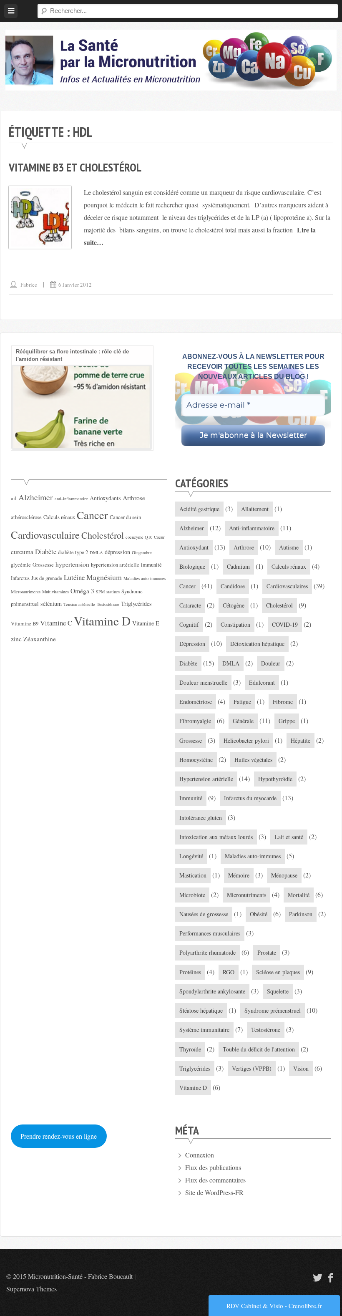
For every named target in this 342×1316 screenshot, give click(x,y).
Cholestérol (102, 535)
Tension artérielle (79, 604)
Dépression (192, 644)
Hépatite (300, 740)
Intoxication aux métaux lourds (216, 837)
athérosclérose (26, 517)
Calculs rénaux (59, 517)
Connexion (199, 1154)
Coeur (159, 537)
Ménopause (284, 875)
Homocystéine (196, 760)
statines (113, 592)
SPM (100, 592)
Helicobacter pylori (246, 740)
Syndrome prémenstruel (272, 1010)
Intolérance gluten (200, 818)
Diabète (45, 551)
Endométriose (195, 702)
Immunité (190, 798)
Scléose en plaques (278, 972)
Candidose (233, 586)
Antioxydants (105, 498)
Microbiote (192, 895)
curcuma (22, 551)
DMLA (96, 552)
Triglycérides (136, 604)
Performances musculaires (209, 933)
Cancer (92, 514)
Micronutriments (25, 592)
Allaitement (255, 509)
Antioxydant (194, 547)
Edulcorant (262, 682)
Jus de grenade (46, 578)
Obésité (258, 914)
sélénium (51, 604)
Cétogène (233, 605)
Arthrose (134, 497)
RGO (228, 972)
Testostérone (108, 604)
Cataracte (190, 605)
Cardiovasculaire (45, 535)
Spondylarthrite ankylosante (212, 991)
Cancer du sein (125, 517)
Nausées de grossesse (203, 914)
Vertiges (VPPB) (252, 1068)
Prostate (266, 952)
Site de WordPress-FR (214, 1192)
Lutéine (74, 577)
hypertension (72, 564)
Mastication (192, 875)
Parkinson (300, 914)
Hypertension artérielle (206, 779)
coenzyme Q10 (139, 537)
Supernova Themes (31, 1288)
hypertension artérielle (115, 564)
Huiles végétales (253, 760)
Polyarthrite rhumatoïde (207, 952)
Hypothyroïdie (275, 779)
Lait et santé (288, 837)
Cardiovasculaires (287, 586)
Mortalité (298, 895)
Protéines (190, 972)
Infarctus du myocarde (250, 798)
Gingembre (142, 552)
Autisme (289, 547)
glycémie (21, 564)
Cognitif (189, 624)
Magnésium (104, 577)
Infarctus (20, 578)
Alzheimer (35, 497)
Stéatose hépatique (201, 1010)
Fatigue (242, 702)
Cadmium (238, 566)
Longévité (191, 856)
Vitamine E (145, 623)
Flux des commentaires (215, 1179)
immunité (151, 564)
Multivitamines (55, 592)
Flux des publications (213, 1167)
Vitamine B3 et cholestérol (75, 167)
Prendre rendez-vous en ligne (58, 1136)
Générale (243, 721)
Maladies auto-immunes (144, 578)
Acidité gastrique (199, 509)
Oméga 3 (82, 590)
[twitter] (317, 1277)
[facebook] (331, 1277)
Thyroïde (190, 1049)
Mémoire (238, 875)
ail (14, 498)
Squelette (278, 991)
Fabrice (28, 284)
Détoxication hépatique (257, 644)
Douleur (270, 663)
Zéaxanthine (39, 638)
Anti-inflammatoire (251, 528)
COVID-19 (285, 624)
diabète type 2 (73, 552)
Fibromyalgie (195, 721)
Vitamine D (102, 621)
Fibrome (283, 702)
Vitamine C (56, 623)
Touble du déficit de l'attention (259, 1049)
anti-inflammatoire (71, 499)
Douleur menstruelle (203, 682)
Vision (301, 1068)
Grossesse (43, 564)
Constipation (235, 624)
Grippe (287, 721)
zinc (16, 638)
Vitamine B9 (24, 623)
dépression (117, 552)
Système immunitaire (204, 1030)
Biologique (192, 566)
